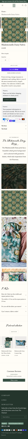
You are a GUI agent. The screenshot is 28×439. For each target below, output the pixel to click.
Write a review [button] (14, 380)
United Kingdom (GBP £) (15, 423)
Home (3, 11)
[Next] (26, 29)
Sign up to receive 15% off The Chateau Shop (14, 1)
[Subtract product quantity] (8, 60)
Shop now (14, 331)
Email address (6, 415)
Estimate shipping (9, 99)
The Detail (4, 129)
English (4, 423)
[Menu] (2, 5)
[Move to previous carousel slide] (1, 346)
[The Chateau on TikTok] (7, 426)
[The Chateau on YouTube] (8, 426)
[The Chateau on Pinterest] (3, 426)
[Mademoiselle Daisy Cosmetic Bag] (20, 342)
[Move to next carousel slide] (26, 346)
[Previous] (1, 29)
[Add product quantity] (3, 60)
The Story (4, 126)
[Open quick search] (23, 5)
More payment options (14, 73)
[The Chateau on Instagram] (5, 426)
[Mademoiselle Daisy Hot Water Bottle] (7, 342)
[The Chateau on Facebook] (2, 426)
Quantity (3, 57)
